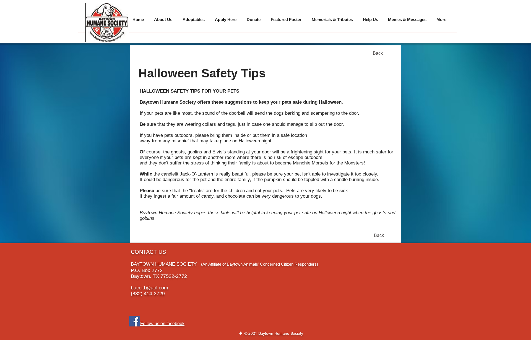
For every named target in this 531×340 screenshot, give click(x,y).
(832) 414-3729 (148, 293)
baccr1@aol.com (149, 288)
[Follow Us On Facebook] (134, 321)
